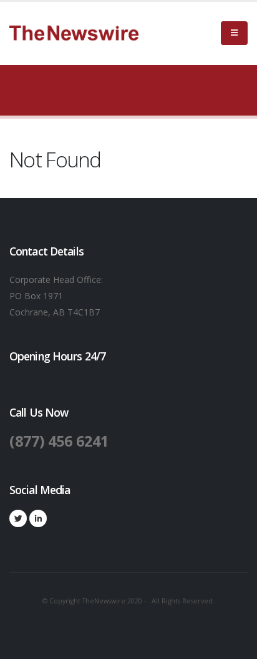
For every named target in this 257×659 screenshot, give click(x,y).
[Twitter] (18, 518)
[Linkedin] (38, 518)
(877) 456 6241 (59, 441)
